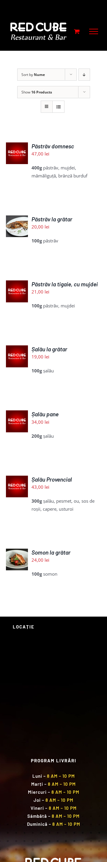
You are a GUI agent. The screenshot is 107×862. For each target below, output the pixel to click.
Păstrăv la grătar (52, 219)
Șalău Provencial (52, 479)
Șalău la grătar (49, 349)
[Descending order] (84, 75)
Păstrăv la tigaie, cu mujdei (65, 284)
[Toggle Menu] (93, 31)
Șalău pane (45, 414)
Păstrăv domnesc (53, 146)
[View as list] (58, 106)
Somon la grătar (51, 552)
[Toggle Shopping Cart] (77, 31)
